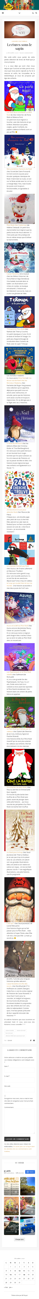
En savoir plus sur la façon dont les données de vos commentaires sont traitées (19, 1148)
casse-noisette (10, 1030)
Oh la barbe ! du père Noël (16, 787)
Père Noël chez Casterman (17, 225)
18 (24, 1275)
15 (11, 1275)
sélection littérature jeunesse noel (15, 1036)
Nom (6, 1066)
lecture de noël (21, 1030)
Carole (10, 1040)
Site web (7, 1086)
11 (24, 1271)
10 (19, 1271)
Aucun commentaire (26, 53)
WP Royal (24, 1295)
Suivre (32, 1172)
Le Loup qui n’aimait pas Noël (18, 566)
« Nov (6, 1287)
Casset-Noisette (13, 274)
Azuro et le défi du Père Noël (17, 626)
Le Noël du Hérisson (14, 443)
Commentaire (9, 1107)
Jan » (10, 1287)
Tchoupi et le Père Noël (15, 329)
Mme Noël (22, 378)
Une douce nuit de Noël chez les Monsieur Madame (19, 380)
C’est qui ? (10, 923)
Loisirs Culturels (19, 41)
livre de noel (9, 1033)
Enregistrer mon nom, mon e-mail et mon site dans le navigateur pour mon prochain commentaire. (18, 1100)
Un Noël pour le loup (14, 852)
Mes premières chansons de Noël (19, 169)
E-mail (7, 1076)
